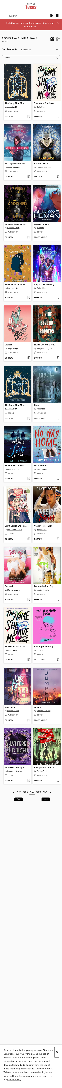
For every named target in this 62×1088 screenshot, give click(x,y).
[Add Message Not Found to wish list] (28, 177)
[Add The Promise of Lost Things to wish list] (28, 479)
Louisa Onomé (13, 711)
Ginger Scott (42, 529)
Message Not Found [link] (15, 163)
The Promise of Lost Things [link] (16, 465)
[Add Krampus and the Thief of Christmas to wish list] (58, 781)
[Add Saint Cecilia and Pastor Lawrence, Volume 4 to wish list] (28, 539)
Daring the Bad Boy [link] (43, 586)
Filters (7, 58)
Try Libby (10, 23)
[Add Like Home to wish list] (28, 720)
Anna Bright (12, 107)
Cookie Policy (14, 1079)
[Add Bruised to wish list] (28, 358)
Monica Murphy (13, 590)
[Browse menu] (57, 16)
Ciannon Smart (13, 228)
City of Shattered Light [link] (45, 284)
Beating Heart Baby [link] (43, 646)
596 (45, 792)
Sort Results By (9, 49)
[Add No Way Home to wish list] (58, 479)
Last (46, 799)
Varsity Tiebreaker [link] (43, 526)
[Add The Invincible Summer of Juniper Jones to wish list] (28, 298)
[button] (52, 40)
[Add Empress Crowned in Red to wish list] (28, 237)
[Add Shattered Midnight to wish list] (28, 781)
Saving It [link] (9, 586)
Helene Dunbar (13, 469)
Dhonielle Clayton (14, 771)
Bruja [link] (36, 405)
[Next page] (50, 792)
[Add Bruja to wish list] (58, 418)
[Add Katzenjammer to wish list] (58, 177)
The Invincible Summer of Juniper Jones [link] (16, 284)
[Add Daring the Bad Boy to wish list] (58, 600)
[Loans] (51, 16)
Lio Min (40, 650)
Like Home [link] (10, 707)
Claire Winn (41, 288)
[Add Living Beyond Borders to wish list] (58, 358)
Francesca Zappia (44, 167)
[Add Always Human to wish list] (58, 237)
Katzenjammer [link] (41, 163)
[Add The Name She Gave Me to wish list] (58, 116)
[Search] (4, 16)
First (18, 799)
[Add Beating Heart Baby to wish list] (58, 660)
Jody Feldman (42, 469)
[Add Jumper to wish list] (58, 720)
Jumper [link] (37, 707)
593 (25, 792)
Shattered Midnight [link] (14, 767)
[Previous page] (14, 792)
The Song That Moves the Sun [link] (16, 103)
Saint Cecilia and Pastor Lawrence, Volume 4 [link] (16, 526)
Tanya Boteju (12, 348)
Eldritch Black (42, 771)
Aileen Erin (41, 409)
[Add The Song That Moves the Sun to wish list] (28, 116)
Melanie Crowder (43, 711)
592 (19, 792)
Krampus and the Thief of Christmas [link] (45, 767)
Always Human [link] (41, 224)
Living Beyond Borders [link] (45, 345)
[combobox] (25, 16)
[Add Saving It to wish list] (28, 600)
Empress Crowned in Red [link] (16, 224)
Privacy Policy (26, 1053)
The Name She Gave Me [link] (45, 103)
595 (38, 792)
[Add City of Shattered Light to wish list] (58, 298)
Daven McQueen (14, 288)
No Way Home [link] (41, 465)
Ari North (40, 228)
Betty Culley (41, 107)
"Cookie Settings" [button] (43, 1068)
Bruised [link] (8, 345)
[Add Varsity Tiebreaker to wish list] (58, 539)
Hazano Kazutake (14, 529)
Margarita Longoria (44, 348)
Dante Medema (13, 167)
